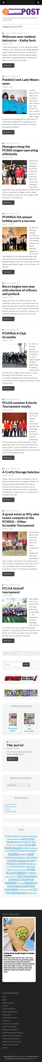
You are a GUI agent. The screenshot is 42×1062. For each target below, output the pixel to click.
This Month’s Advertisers (10, 1039)
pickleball (10, 882)
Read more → (8, 65)
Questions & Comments (10, 1045)
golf (31, 854)
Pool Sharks (20, 883)
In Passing (23, 860)
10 (27, 653)
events (13, 854)
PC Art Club (17, 866)
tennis (14, 889)
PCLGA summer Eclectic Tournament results (19, 404)
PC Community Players (19, 870)
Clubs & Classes (10, 33)
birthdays (21, 845)
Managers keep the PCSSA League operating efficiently (20, 150)
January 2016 (22, 33)
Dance (13, 850)
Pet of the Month (24, 879)
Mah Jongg (26, 863)
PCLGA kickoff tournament (13, 590)
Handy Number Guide (9, 1018)
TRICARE (29, 889)
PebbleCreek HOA (10, 807)
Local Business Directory (10, 1024)
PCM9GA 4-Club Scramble (14, 335)
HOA (13, 860)
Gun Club (25, 857)
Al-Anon (8, 836)
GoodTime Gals (13, 857)
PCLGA (10, 872)
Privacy (4, 1048)
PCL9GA (31, 869)
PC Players (30, 872)
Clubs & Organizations (9, 1012)
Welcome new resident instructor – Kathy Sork (19, 38)
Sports (6, 76)
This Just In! (15, 745)
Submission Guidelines (10, 1030)
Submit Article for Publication (12, 1036)
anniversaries (16, 839)
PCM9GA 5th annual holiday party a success (18, 219)
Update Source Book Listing (11, 1042)
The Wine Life (22, 890)
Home (4, 997)
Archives (7, 809)
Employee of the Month (26, 850)
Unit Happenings (16, 892)
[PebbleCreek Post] (21, 10)
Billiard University (12, 845)
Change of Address (8, 1009)
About (4, 1000)
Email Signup (6, 1015)
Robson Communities (9, 1027)
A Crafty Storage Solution (20, 472)
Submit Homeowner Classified (12, 1033)
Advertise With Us (10, 804)
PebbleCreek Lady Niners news (20, 81)
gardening (23, 854)
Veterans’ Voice (31, 893)
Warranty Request (10, 811)
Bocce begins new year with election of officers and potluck (19, 290)
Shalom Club (20, 885)
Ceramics (25, 848)
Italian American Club (21, 862)
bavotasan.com (32, 1059)
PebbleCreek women (11, 876)
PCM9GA (20, 872)
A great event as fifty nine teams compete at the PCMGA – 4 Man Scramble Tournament (20, 519)
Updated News (14, 742)
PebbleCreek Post (20, 1056)
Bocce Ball (30, 844)
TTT (35, 889)
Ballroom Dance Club (24, 841)
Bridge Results (13, 847)
